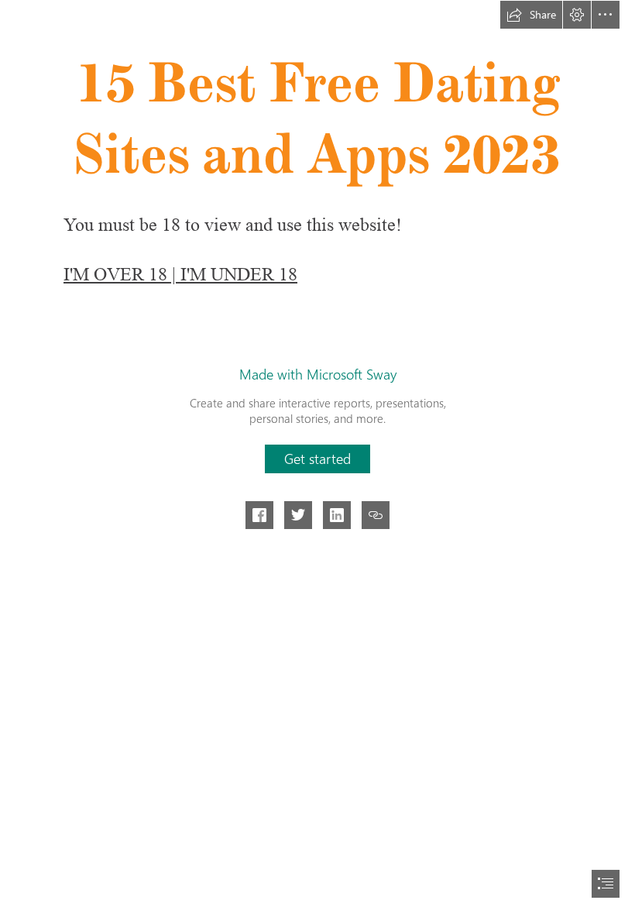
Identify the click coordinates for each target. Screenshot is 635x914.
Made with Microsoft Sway (317, 374)
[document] (317, 457)
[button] (531, 15)
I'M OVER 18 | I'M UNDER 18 (180, 274)
